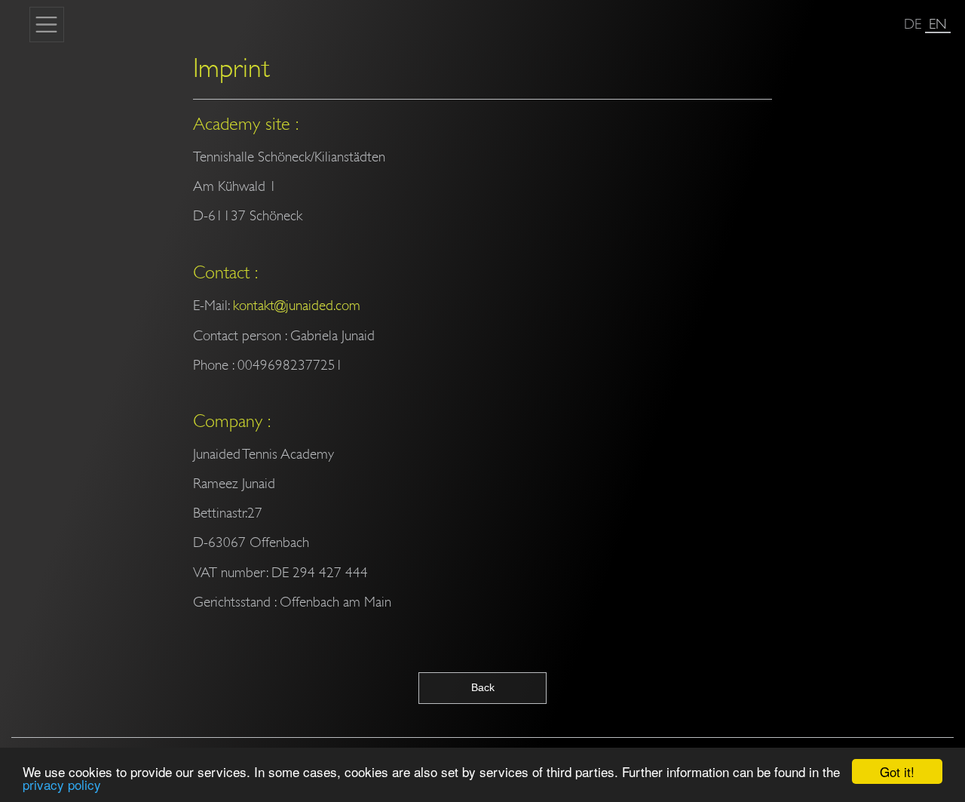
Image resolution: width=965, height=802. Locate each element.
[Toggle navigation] (46, 24)
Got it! (897, 771)
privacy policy (62, 784)
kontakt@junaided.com (296, 305)
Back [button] (483, 687)
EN (938, 24)
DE (912, 24)
